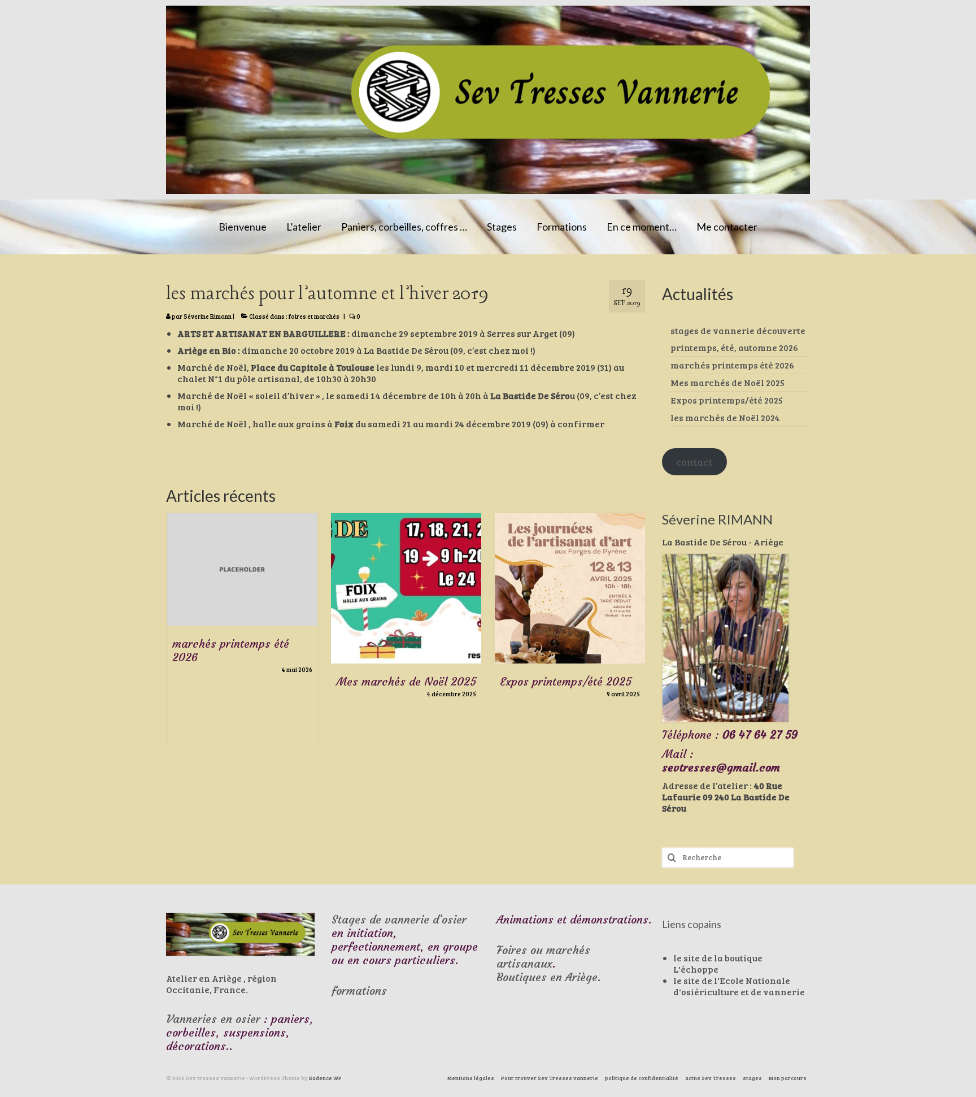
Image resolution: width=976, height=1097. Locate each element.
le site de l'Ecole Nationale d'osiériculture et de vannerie (739, 986)
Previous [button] (176, 658)
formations (359, 990)
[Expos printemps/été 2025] (570, 588)
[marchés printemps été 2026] (242, 569)
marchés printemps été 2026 (732, 365)
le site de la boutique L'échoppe (717, 963)
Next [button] (635, 658)
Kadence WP (325, 1078)
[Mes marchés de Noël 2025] (406, 588)
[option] (242, 634)
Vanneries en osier (213, 1019)
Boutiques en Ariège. (548, 977)
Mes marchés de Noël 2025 (727, 382)
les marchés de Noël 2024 (725, 417)
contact (694, 462)
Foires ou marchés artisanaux (543, 956)
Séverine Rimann (208, 316)
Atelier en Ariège (204, 978)
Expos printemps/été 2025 (726, 400)
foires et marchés (314, 316)
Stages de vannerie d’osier (399, 919)
